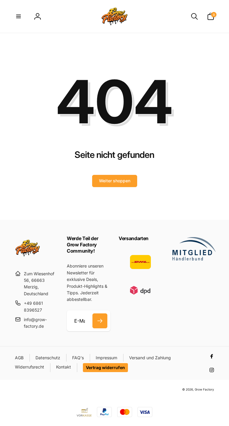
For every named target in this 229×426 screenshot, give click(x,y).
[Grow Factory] (27, 259)
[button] (18, 16)
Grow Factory (204, 389)
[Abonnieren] (99, 320)
